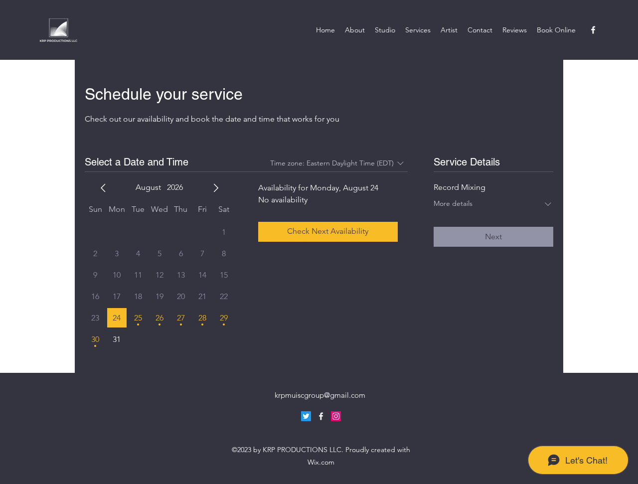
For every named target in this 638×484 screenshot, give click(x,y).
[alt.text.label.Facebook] (593, 30)
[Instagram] (336, 416)
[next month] (216, 188)
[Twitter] (306, 416)
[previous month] (103, 188)
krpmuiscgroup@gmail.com (320, 395)
